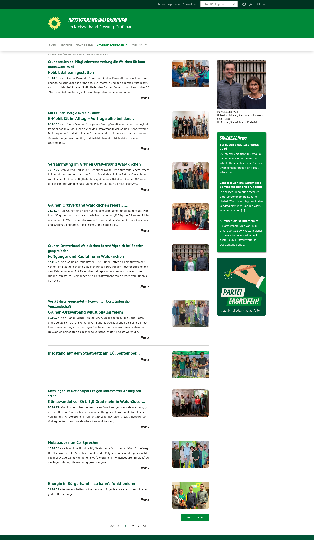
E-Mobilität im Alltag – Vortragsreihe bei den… (91, 118)
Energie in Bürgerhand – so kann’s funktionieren (92, 483)
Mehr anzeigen (195, 517)
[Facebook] (244, 4)
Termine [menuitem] (66, 44)
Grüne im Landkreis (71, 54)
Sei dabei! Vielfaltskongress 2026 (239, 146)
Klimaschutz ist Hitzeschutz (239, 221)
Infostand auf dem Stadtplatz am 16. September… (94, 353)
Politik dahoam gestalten (71, 72)
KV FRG (52, 54)
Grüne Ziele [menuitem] (84, 44)
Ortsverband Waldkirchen (97, 20)
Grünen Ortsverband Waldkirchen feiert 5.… (88, 205)
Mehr (144, 98)
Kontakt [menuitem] (138, 44)
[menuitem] (161, 4)
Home (161, 4)
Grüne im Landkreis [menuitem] (110, 44)
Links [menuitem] (259, 4)
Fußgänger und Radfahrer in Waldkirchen (86, 256)
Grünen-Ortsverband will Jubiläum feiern (85, 312)
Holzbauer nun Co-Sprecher (73, 442)
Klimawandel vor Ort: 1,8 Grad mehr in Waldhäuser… (96, 401)
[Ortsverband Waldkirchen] (54, 23)
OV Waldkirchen (97, 54)
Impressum (174, 4)
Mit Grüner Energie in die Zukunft (74, 113)
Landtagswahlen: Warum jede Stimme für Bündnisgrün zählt (241, 185)
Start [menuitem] (53, 44)
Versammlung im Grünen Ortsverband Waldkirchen (94, 164)
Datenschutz (189, 4)
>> (144, 526)
